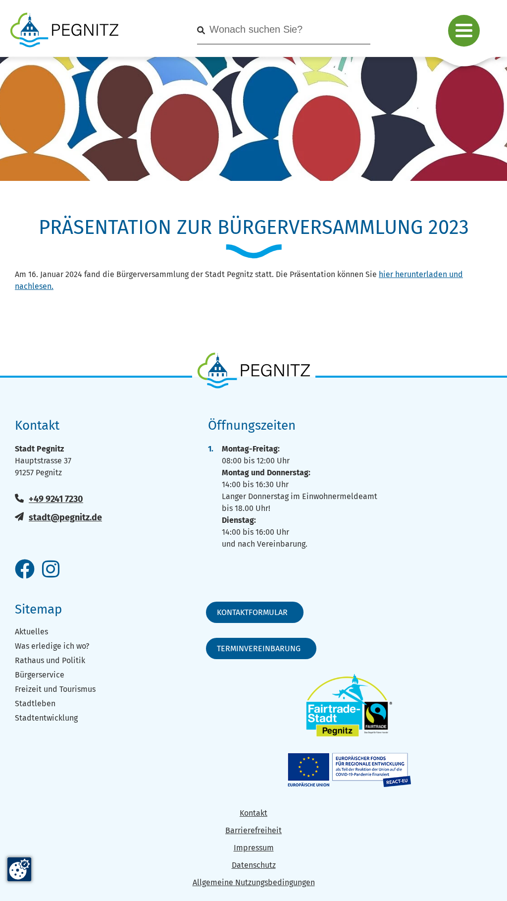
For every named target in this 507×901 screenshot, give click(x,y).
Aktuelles (31, 631)
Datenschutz (254, 865)
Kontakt (253, 813)
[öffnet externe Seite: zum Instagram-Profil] (50, 570)
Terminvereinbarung (259, 648)
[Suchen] (201, 30)
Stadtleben (35, 703)
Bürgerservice (39, 674)
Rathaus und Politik (50, 660)
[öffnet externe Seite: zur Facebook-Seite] (25, 570)
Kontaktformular (252, 612)
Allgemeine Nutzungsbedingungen (254, 882)
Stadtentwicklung (46, 718)
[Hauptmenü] (464, 31)
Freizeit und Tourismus (55, 689)
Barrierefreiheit (253, 830)
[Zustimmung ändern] (19, 869)
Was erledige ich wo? (52, 646)
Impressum (254, 847)
